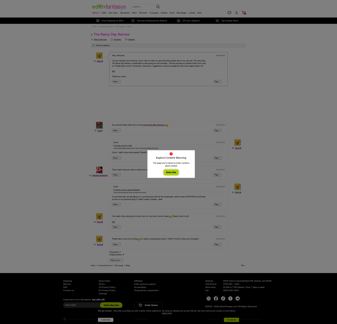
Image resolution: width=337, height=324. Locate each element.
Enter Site (171, 172)
